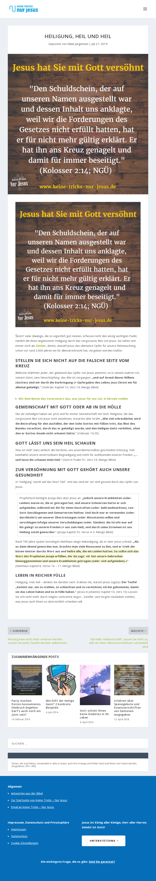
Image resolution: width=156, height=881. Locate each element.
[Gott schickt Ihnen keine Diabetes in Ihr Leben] (95, 685)
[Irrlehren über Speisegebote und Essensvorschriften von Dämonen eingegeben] (129, 680)
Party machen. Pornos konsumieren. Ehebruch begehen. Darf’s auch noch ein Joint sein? (26, 707)
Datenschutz (19, 836)
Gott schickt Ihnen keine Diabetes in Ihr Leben (94, 714)
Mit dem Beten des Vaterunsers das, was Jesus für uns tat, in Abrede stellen (73, 398)
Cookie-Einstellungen (24, 843)
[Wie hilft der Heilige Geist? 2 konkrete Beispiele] (61, 680)
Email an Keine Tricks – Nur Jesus (32, 807)
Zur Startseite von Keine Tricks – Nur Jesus (39, 800)
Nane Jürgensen (78, 44)
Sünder (41, 346)
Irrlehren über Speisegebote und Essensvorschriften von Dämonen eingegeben (127, 707)
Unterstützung (102, 840)
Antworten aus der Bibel (27, 793)
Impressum (18, 829)
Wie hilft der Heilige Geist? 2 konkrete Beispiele (60, 704)
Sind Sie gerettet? (102, 861)
